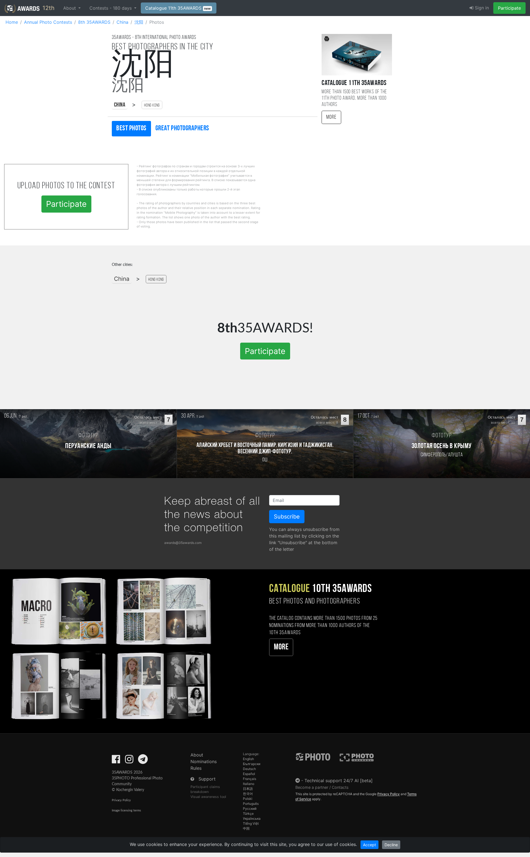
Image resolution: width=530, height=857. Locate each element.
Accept (369, 844)
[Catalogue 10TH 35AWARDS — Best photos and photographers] (110, 647)
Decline (391, 844)
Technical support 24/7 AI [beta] (338, 780)
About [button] (70, 8)
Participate (509, 8)
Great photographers (182, 128)
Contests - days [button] (111, 8)
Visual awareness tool (208, 797)
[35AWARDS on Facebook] (116, 761)
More (331, 117)
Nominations (203, 761)
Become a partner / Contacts (322, 787)
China (119, 105)
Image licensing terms (126, 810)
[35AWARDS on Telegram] (143, 761)
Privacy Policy (121, 800)
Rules (196, 768)
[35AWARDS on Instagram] (129, 761)
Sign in (481, 7)
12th (47, 7)
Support (207, 779)
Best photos (131, 128)
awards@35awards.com (183, 543)
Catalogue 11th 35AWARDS (178, 8)
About (196, 755)
